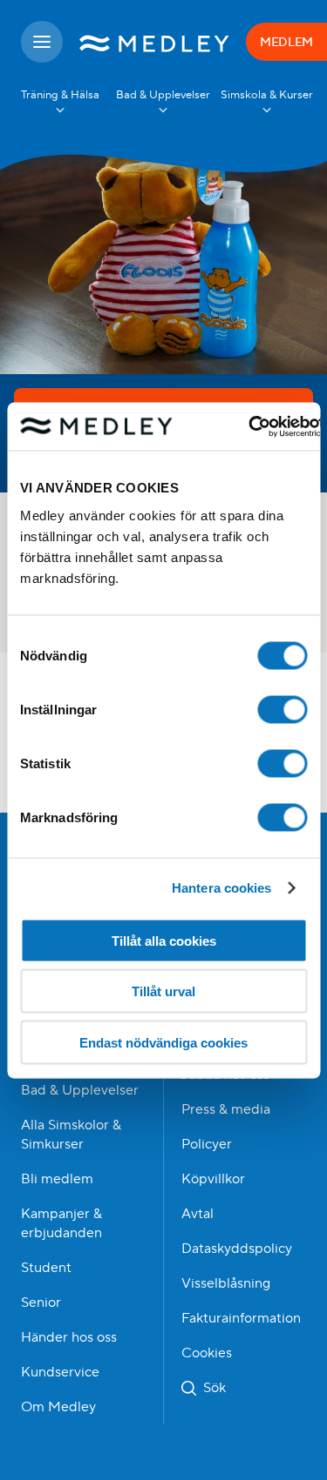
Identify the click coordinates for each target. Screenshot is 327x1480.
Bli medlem (57, 1179)
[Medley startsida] (154, 42)
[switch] (282, 709)
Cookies (206, 1353)
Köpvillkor (213, 1179)
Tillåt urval (163, 991)
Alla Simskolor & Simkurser (71, 1134)
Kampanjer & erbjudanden (61, 1223)
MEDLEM (286, 41)
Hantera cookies (222, 888)
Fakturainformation (241, 1318)
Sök (214, 1387)
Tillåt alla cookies (164, 940)
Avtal (197, 1213)
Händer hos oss (69, 1337)
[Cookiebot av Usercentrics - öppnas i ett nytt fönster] (249, 426)
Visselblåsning (225, 1283)
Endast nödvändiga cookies (163, 1042)
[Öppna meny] (42, 42)
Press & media (225, 1109)
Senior (41, 1302)
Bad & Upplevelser (80, 1090)
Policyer (206, 1144)
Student (46, 1267)
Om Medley (58, 1406)
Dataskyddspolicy (236, 1248)
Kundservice (60, 1372)
